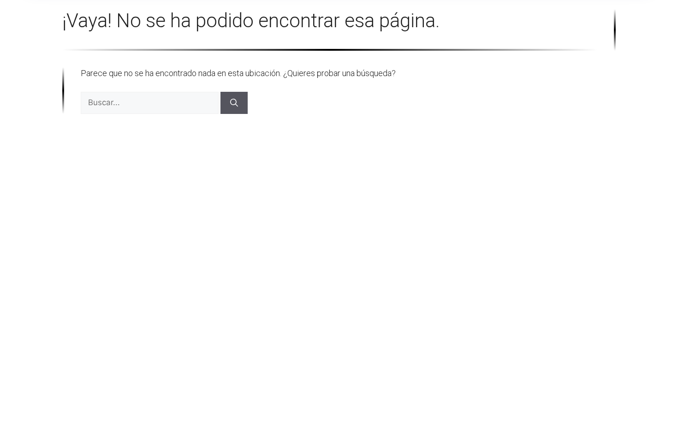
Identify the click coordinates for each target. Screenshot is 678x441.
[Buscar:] (150, 102)
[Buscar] (234, 103)
